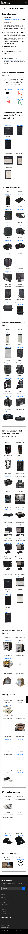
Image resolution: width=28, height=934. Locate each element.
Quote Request (5, 913)
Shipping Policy (5, 927)
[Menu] (25, 2)
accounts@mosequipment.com (11, 19)
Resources (4, 923)
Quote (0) (27, 699)
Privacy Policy (5, 902)
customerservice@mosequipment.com (13, 60)
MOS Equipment (8, 930)
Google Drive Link (20, 89)
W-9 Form (4, 911)
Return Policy (5, 925)
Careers (3, 909)
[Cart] (22, 2)
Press (2, 906)
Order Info (4, 920)
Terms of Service (5, 904)
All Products (4, 900)
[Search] (18, 2)
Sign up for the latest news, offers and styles (11, 884)
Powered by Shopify (17, 930)
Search (3, 897)
